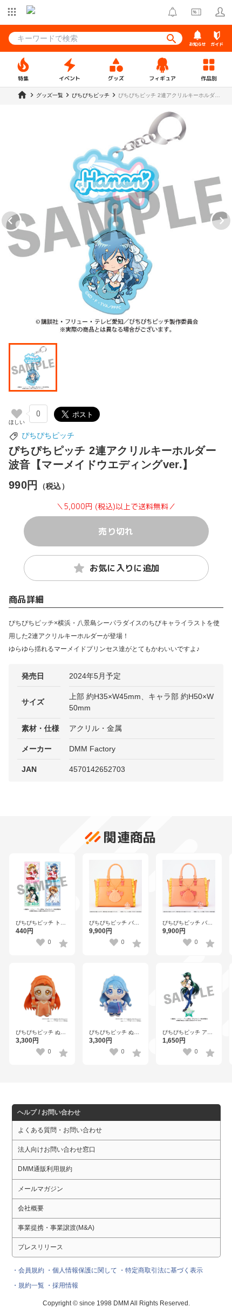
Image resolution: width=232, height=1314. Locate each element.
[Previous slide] (11, 220)
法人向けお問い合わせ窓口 (56, 1149)
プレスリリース (40, 1247)
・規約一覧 (28, 1285)
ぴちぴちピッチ (48, 435)
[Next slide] (221, 220)
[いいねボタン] (17, 414)
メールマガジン (40, 1189)
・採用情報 (62, 1285)
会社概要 (31, 1208)
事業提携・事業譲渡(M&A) (56, 1227)
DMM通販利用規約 (45, 1169)
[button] (33, 367)
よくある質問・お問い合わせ (60, 1130)
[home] (22, 95)
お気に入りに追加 (125, 568)
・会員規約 (28, 1270)
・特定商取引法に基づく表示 (161, 1270)
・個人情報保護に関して (81, 1270)
